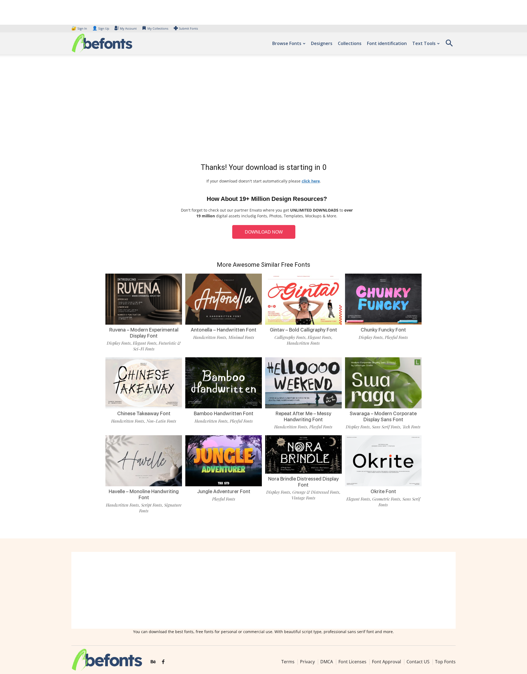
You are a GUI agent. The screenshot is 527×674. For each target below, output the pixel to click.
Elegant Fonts (144, 343)
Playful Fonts (396, 337)
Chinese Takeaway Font (143, 413)
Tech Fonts (411, 426)
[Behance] (153, 661)
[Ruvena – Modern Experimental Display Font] (143, 298)
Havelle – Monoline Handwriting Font (144, 494)
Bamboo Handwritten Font (223, 413)
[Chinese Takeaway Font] (143, 382)
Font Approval (386, 661)
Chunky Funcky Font (383, 330)
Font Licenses (352, 661)
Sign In (79, 28)
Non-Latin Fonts (161, 421)
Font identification (387, 43)
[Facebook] (163, 661)
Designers (321, 43)
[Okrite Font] (383, 460)
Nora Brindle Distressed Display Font (303, 482)
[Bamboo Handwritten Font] (223, 382)
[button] (449, 44)
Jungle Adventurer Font (223, 491)
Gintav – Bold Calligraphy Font (303, 330)
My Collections (157, 28)
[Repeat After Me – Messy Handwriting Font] (303, 382)
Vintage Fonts (303, 498)
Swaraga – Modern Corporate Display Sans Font (383, 416)
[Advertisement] (263, 109)
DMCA (326, 661)
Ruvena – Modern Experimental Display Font (143, 333)
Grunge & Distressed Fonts (315, 492)
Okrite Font (383, 491)
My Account (128, 28)
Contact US (418, 661)
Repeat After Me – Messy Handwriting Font (303, 416)
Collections (349, 43)
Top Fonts (445, 661)
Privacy (307, 661)
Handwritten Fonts (209, 337)
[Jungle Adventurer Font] (223, 460)
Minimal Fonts (241, 337)
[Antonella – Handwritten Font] (223, 298)
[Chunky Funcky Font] (383, 298)
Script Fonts (151, 505)
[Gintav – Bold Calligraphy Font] (303, 298)
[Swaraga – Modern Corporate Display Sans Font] (383, 382)
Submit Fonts (188, 28)
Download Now (264, 232)
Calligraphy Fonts (289, 337)
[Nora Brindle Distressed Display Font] (303, 454)
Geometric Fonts (386, 499)
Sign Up (100, 28)
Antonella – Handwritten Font (223, 330)
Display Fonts (119, 343)
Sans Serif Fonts (386, 426)
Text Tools (424, 43)
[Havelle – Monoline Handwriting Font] (143, 460)
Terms (288, 661)
